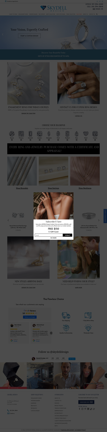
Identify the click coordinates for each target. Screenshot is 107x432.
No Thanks (53, 237)
